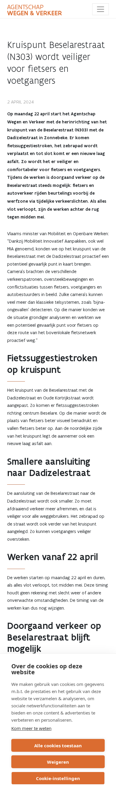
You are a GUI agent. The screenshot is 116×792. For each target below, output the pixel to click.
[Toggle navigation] (100, 9)
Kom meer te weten (31, 728)
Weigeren (58, 762)
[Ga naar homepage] (34, 10)
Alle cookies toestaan (58, 745)
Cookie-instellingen (58, 778)
